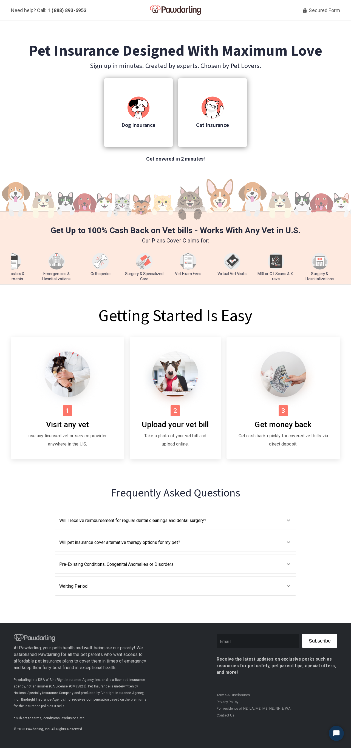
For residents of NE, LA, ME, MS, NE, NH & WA (254, 708)
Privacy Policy (227, 702)
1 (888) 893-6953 (67, 10)
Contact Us (225, 715)
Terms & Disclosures (233, 695)
